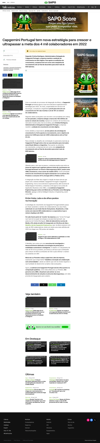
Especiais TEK (32, 10)
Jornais (12, 2)
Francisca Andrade (11, 59)
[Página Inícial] (8, 7)
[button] (4, 75)
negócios (5, 70)
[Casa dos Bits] (10, 51)
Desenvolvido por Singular (90, 440)
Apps (26, 378)
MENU (3, 2)
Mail (8, 2)
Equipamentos (28, 387)
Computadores (52, 378)
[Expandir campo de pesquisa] (88, 7)
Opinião (38, 10)
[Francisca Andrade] (4, 59)
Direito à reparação (53, 10)
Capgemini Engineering (15, 67)
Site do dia (27, 397)
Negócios (5, 64)
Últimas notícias (6, 10)
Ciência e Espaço (23, 10)
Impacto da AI (14, 10)
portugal (11, 70)
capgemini (6, 67)
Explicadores (45, 10)
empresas (16, 69)
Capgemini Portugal (8, 69)
